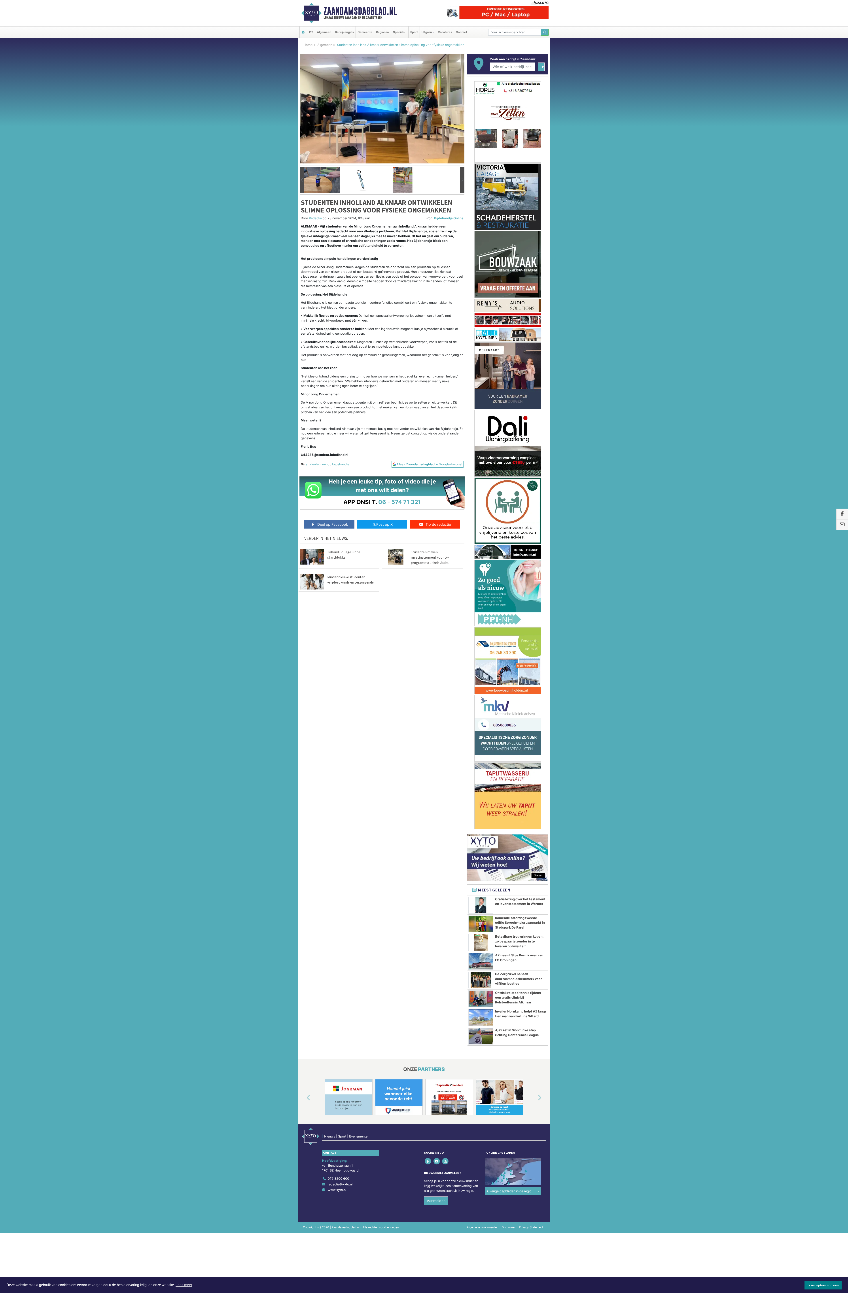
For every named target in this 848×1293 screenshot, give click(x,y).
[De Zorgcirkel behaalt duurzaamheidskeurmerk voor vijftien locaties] (480, 613)
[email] (842, 524)
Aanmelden (436, 833)
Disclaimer (508, 860)
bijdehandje (340, 464)
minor (326, 464)
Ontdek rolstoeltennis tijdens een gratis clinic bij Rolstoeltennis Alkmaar (518, 630)
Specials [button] (399, 32)
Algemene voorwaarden (482, 860)
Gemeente (365, 32)
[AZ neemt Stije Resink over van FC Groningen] (480, 594)
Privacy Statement (531, 860)
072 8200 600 (338, 811)
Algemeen (324, 32)
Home (307, 45)
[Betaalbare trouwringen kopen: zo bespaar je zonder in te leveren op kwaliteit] (480, 575)
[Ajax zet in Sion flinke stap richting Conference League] (480, 669)
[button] (302, 180)
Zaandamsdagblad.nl (360, 11)
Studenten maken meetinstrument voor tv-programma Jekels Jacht (430, 557)
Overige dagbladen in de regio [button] (509, 824)
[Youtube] (437, 794)
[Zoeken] (545, 32)
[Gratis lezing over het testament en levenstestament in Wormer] (480, 538)
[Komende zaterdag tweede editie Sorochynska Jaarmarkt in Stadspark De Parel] (480, 556)
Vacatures (445, 32)
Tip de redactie (438, 524)
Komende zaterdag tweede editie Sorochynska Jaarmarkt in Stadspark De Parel (520, 555)
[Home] (303, 32)
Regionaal (382, 32)
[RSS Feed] (445, 794)
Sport (414, 32)
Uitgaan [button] (427, 32)
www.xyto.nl (337, 823)
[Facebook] (428, 794)
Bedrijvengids (344, 32)
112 (311, 32)
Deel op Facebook (332, 524)
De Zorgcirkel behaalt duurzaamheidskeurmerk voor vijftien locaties (518, 611)
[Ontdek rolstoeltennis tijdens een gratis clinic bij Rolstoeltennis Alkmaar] (480, 631)
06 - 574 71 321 (399, 502)
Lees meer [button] (184, 1285)
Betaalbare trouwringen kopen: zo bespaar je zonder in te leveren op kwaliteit (519, 574)
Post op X (384, 524)
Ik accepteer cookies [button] (823, 1285)
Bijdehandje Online (449, 218)
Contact (461, 32)
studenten (313, 464)
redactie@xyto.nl (340, 817)
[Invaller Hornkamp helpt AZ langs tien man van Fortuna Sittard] (480, 650)
